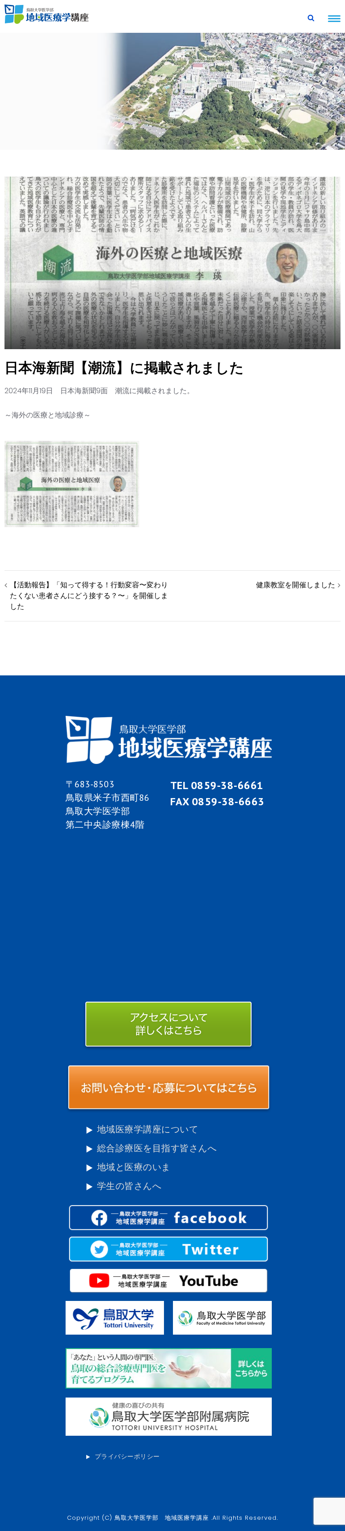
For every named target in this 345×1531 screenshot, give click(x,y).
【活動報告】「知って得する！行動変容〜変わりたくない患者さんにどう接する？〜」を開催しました (89, 596)
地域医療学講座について (148, 1129)
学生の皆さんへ (129, 1186)
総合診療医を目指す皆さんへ (157, 1148)
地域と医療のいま (134, 1167)
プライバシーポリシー (127, 1456)
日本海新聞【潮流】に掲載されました (124, 367)
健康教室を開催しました (295, 585)
